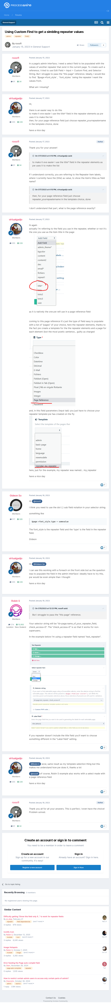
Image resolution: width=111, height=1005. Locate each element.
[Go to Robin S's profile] (16, 610)
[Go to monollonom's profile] (104, 917)
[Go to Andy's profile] (104, 948)
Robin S (15, 600)
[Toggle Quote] (33, 156)
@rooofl (37, 501)
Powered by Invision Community (55, 1001)
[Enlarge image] (46, 270)
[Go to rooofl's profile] (8, 45)
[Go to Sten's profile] (104, 964)
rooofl (18, 43)
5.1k (12, 624)
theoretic (10, 981)
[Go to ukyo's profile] (104, 933)
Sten (8, 965)
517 (13, 519)
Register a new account (32, 867)
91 (14, 81)
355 (13, 122)
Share (81, 45)
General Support (41, 46)
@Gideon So (39, 564)
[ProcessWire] (17, 5)
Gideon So (16, 495)
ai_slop (9, 919)
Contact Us (51, 998)
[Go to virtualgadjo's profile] (16, 108)
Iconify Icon (9, 932)
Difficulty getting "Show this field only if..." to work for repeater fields (33, 916)
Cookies (61, 998)
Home (6, 15)
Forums (18, 15)
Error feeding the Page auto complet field (22, 963)
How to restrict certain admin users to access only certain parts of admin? (36, 978)
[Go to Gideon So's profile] (16, 505)
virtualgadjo (15, 98)
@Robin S (35, 764)
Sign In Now (79, 867)
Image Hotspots (10, 947)
